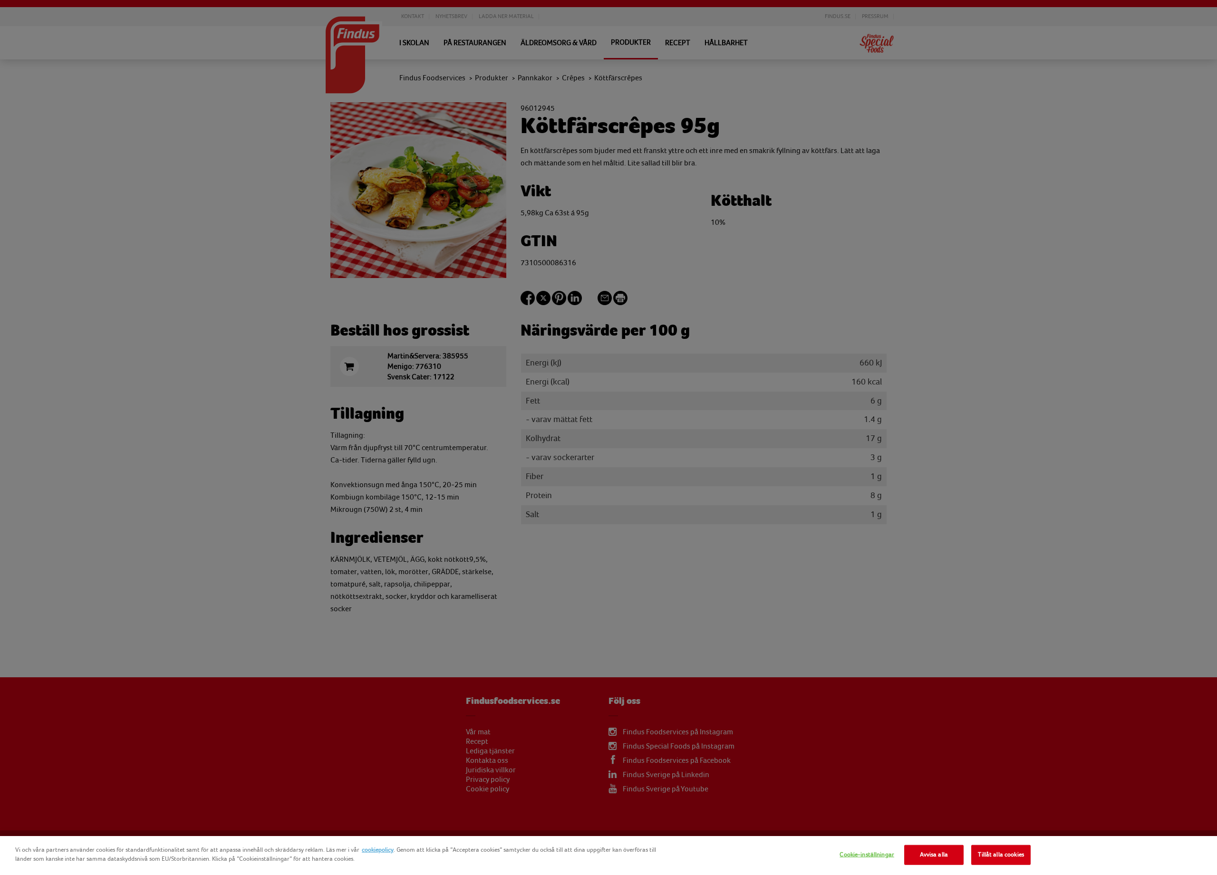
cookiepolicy (378, 849)
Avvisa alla (933, 854)
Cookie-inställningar (867, 854)
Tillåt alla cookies (1001, 854)
